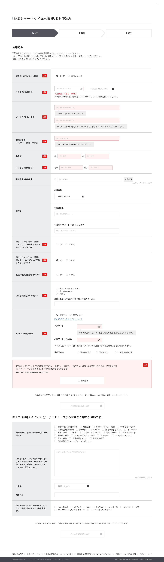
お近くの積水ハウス (34, 554)
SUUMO (77, 507)
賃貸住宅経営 (98, 438)
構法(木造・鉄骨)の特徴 (67, 427)
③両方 (62, 294)
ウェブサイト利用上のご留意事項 (40, 559)
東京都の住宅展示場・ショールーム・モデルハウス (94, 554)
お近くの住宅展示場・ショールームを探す (59, 554)
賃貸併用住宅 (111, 433)
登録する (63, 315)
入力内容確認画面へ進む (80, 406)
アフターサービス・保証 (84, 435)
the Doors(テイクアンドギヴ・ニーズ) (73, 510)
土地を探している (80, 438)
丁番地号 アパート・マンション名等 (69, 225)
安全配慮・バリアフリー (89, 430)
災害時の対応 (63, 435)
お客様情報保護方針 (19, 559)
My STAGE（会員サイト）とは (67, 319)
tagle (89, 507)
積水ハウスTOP (17, 554)
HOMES (99, 507)
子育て (75, 433)
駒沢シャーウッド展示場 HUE (126, 554)
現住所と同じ (85, 352)
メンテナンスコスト (123, 435)
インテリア (132, 430)
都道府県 (58, 190)
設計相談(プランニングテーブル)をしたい (75, 441)
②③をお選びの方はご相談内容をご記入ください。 (75, 299)
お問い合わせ (76, 76)
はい (61, 244)
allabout (127, 507)
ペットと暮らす (129, 433)
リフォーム (105, 435)
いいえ (72, 244)
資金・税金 (62, 438)
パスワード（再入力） (63, 339)
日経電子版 (113, 507)
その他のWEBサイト (103, 510)
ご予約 (62, 76)
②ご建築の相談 (66, 291)
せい (56, 168)
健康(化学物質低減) (66, 430)
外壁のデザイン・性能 (105, 427)
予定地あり (103, 352)
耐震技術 (87, 427)
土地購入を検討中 (125, 352)
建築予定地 (59, 352)
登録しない (77, 315)
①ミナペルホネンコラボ (70, 288)
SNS (138, 507)
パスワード (59, 326)
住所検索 (128, 179)
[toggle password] (99, 326)
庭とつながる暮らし (113, 430)
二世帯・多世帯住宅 (92, 433)
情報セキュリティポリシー (63, 559)
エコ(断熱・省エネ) (128, 427)
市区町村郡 (59, 208)
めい (86, 168)
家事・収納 (62, 433)
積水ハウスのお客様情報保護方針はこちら (32, 372)
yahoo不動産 (63, 507)
